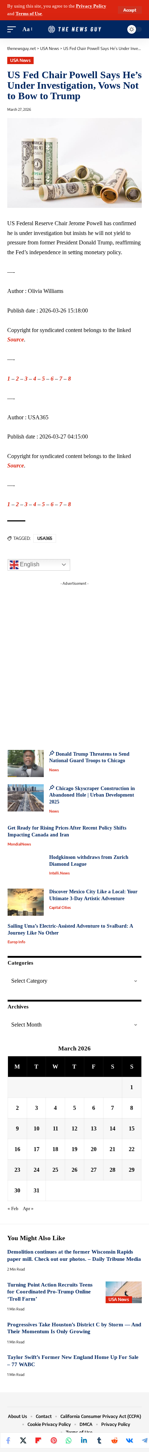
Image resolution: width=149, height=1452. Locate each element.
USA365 (44, 538)
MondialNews (19, 844)
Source (15, 339)
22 (132, 1149)
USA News (20, 60)
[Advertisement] (74, 663)
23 (17, 1170)
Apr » (28, 1208)
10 (36, 1128)
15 (132, 1128)
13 (94, 1128)
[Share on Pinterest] (53, 1440)
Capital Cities (60, 907)
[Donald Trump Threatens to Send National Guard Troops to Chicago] (26, 763)
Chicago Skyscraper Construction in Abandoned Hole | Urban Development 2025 (92, 795)
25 (55, 1170)
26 (74, 1170)
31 (36, 1190)
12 (74, 1128)
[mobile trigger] (13, 29)
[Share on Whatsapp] (68, 1440)
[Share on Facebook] (8, 1440)
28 (112, 1170)
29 (132, 1170)
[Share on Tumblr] (99, 1440)
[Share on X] (23, 1440)
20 (94, 1149)
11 (55, 1128)
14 (112, 1128)
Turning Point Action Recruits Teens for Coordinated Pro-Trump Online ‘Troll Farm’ (50, 1292)
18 (55, 1149)
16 (17, 1149)
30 (17, 1190)
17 (36, 1149)
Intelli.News (59, 873)
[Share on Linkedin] (83, 1440)
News (54, 770)
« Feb (13, 1208)
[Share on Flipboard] (38, 1440)
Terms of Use (29, 13)
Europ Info (16, 942)
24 (36, 1170)
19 (74, 1149)
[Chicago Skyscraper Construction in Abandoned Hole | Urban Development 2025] (26, 797)
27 (94, 1170)
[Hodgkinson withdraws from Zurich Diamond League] (26, 867)
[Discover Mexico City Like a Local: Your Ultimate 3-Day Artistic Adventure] (26, 902)
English (28, 564)
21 (112, 1149)
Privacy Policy (91, 6)
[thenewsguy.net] (75, 29)
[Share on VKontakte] (129, 1440)
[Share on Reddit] (114, 1440)
